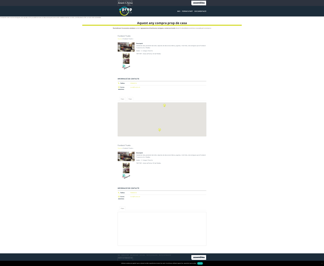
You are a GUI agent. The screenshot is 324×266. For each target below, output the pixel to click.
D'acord (200, 263)
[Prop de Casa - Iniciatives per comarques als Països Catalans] (126, 11)
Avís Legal (142, 255)
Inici (119, 255)
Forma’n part (187, 11)
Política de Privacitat (165, 255)
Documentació (200, 11)
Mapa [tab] (122, 99)
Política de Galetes (152, 255)
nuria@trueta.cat (135, 87)
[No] (322, 264)
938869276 (133, 83)
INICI (178, 11)
